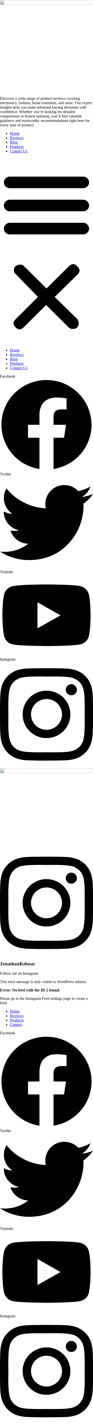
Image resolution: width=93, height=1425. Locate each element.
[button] (46, 250)
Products (17, 147)
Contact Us (19, 151)
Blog (14, 142)
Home (15, 133)
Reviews (17, 138)
